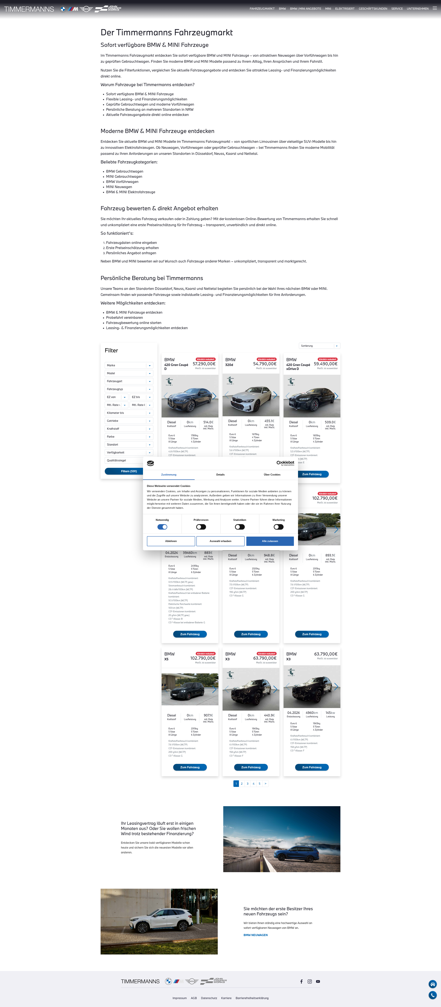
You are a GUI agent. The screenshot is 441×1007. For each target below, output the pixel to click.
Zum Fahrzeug (312, 474)
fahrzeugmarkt (262, 8)
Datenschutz (209, 998)
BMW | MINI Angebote (305, 8)
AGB (194, 998)
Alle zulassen (270, 541)
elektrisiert (345, 8)
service (397, 8)
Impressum (180, 998)
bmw (282, 8)
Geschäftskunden (373, 8)
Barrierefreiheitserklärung (252, 998)
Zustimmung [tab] (169, 474)
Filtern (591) (129, 471)
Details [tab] (220, 474)
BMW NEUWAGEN (256, 935)
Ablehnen (171, 541)
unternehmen (418, 8)
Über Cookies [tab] (272, 474)
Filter (111, 350)
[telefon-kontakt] (433, 995)
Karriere (226, 998)
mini (328, 8)
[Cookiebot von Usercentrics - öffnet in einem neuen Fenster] (279, 463)
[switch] (201, 527)
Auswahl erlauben (220, 541)
